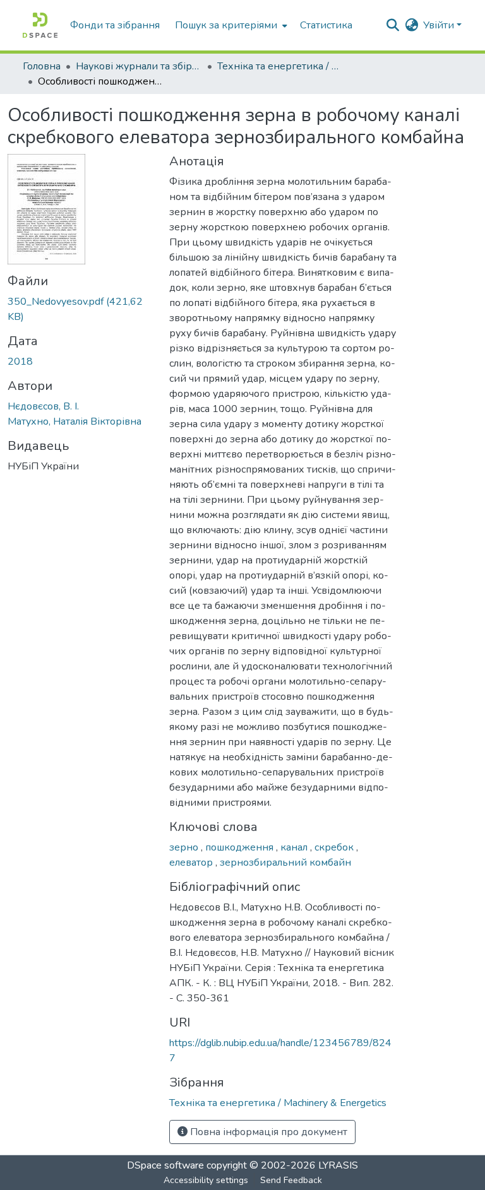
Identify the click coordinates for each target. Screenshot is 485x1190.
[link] (81, 309)
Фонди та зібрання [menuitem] (115, 25)
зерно (185, 847)
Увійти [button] (440, 25)
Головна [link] (42, 66)
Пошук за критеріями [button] (226, 25)
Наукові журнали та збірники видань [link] (139, 66)
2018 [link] (20, 361)
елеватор (192, 862)
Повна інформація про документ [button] (267, 1132)
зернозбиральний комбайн (285, 862)
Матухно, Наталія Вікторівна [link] (74, 421)
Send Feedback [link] (291, 1180)
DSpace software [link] (165, 1165)
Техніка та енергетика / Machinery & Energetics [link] (280, 66)
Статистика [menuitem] (326, 25)
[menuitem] (229, 25)
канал (295, 847)
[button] (40, 25)
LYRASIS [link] (338, 1165)
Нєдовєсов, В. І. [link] (43, 406)
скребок (335, 847)
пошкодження (240, 847)
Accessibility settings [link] (206, 1180)
